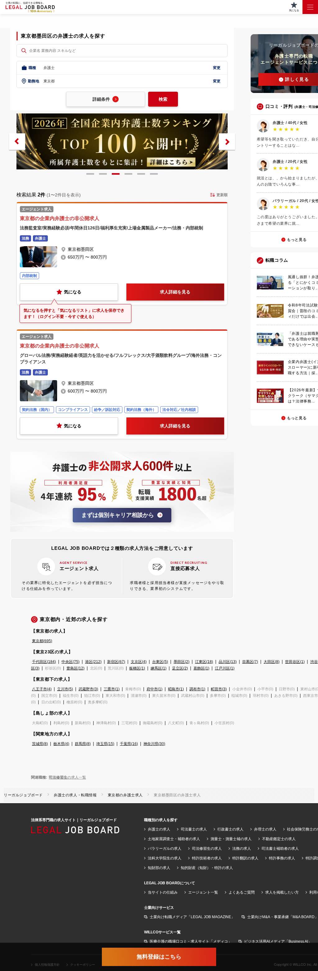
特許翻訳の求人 (245, 858)
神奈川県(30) (154, 744)
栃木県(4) (61, 744)
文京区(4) (139, 662)
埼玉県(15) (105, 744)
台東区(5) (160, 662)
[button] (17, 141)
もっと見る (297, 239)
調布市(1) (197, 689)
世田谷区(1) (295, 662)
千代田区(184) (44, 662)
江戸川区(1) (224, 668)
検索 (163, 99)
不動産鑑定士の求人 (279, 839)
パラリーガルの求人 (164, 848)
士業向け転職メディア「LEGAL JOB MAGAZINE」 (192, 917)
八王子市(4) (42, 689)
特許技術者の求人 (207, 858)
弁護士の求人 (159, 829)
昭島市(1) (176, 689)
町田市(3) (219, 689)
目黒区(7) (250, 662)
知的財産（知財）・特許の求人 (207, 868)
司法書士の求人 (194, 829)
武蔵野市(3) (88, 689)
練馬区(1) (158, 668)
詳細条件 (101, 99)
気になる (72, 291)
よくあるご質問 (242, 892)
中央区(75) (70, 662)
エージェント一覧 (203, 892)
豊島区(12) (75, 668)
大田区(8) (271, 662)
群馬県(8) (83, 744)
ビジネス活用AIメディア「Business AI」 (278, 941)
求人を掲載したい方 (282, 892)
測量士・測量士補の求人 (231, 839)
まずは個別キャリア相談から (117, 515)
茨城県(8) (40, 744)
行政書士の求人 (230, 829)
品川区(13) (228, 662)
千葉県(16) (129, 744)
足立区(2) (180, 668)
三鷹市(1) (112, 689)
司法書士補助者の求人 (280, 848)
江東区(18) (204, 662)
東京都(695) (42, 641)
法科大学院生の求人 (164, 858)
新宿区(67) (116, 662)
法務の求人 (241, 848)
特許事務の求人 (282, 858)
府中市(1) (154, 689)
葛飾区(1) (201, 668)
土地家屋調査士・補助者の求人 (174, 839)
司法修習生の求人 (207, 848)
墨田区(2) (181, 662)
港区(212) (93, 662)
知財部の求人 (159, 868)
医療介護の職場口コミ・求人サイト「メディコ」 (191, 941)
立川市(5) (65, 689)
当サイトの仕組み (163, 892)
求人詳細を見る (175, 291)
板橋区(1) (137, 668)
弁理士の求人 (265, 829)
